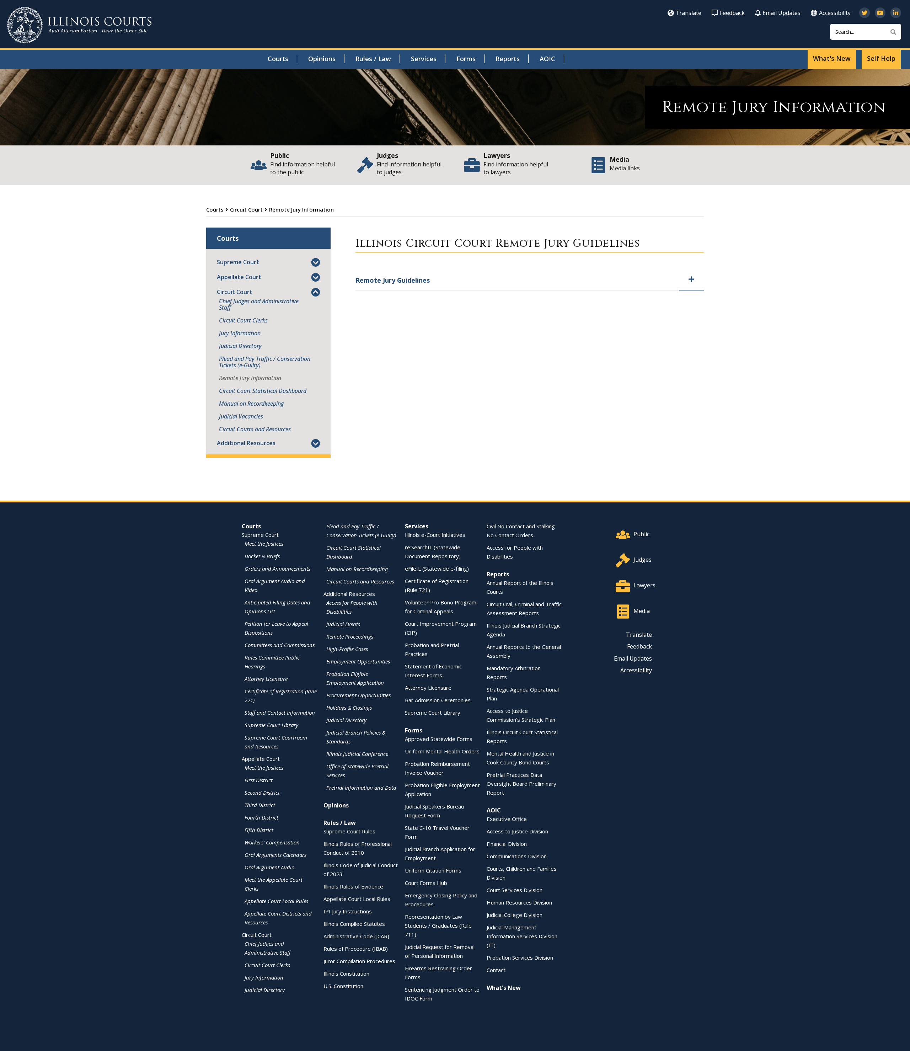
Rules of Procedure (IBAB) (355, 948)
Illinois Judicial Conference (357, 753)
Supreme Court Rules (349, 831)
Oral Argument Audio (269, 867)
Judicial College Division (514, 914)
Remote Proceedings (349, 636)
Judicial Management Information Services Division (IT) (522, 936)
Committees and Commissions (280, 645)
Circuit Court (246, 209)
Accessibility (835, 13)
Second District (262, 792)
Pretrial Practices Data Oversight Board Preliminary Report (521, 783)
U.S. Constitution (343, 985)
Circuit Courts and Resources (255, 429)
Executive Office (507, 818)
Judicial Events (343, 624)
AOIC (547, 58)
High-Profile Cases (347, 648)
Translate (688, 13)
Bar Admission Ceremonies (438, 700)
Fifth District (259, 829)
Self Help (881, 58)
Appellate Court (239, 277)
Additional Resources (246, 443)
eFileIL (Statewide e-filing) (437, 568)
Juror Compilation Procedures (359, 961)
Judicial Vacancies (241, 416)
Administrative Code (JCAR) (356, 936)
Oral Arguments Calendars (275, 854)
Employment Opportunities (358, 661)
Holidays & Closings (349, 707)
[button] (315, 262)
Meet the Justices (264, 543)
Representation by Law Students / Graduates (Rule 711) (438, 925)
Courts (278, 58)
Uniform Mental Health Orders (442, 751)
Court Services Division (514, 889)
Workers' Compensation (272, 842)
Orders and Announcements (277, 568)
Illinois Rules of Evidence (353, 886)
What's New (832, 58)
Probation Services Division (520, 957)
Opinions (322, 58)
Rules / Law (373, 58)
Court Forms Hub (426, 882)
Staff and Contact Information (280, 712)
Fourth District (261, 817)
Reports (508, 58)
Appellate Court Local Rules (276, 901)
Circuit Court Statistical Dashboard (262, 391)
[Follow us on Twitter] (864, 12)
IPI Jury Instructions (347, 911)
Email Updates (781, 13)
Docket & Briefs (262, 556)
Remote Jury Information (250, 378)
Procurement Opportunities (358, 695)
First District (259, 780)
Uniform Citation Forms (433, 870)
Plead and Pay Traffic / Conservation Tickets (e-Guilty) (264, 362)
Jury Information (240, 333)
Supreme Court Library (271, 725)
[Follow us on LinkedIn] (895, 12)
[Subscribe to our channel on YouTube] (880, 12)
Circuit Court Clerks (243, 320)
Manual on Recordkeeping (251, 403)
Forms (466, 58)
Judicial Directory (240, 346)
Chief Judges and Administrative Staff (259, 304)
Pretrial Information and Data (361, 787)
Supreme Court (238, 262)
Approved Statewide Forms (438, 738)
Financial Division (507, 843)
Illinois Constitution (346, 973)
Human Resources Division (519, 902)
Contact (496, 969)
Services (424, 58)
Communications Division (517, 856)
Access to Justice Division (517, 831)
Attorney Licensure (266, 678)
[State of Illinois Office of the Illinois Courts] (79, 25)
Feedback (732, 13)
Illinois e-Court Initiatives (435, 534)
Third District (260, 805)
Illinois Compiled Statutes (354, 923)
